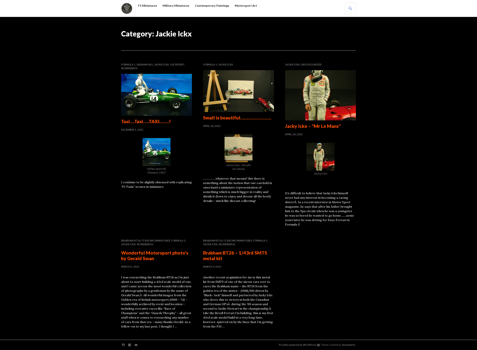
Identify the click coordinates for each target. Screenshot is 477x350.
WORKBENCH (129, 68)
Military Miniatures (176, 5)
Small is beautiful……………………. (237, 117)
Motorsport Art (246, 5)
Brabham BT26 (130, 240)
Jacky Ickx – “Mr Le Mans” (313, 126)
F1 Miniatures (147, 5)
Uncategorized (311, 64)
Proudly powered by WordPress (297, 344)
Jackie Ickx (161, 64)
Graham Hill (144, 64)
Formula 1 (128, 64)
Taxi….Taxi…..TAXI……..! (146, 121)
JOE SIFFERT (177, 64)
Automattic (348, 344)
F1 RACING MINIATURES (156, 240)
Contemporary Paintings (212, 5)
